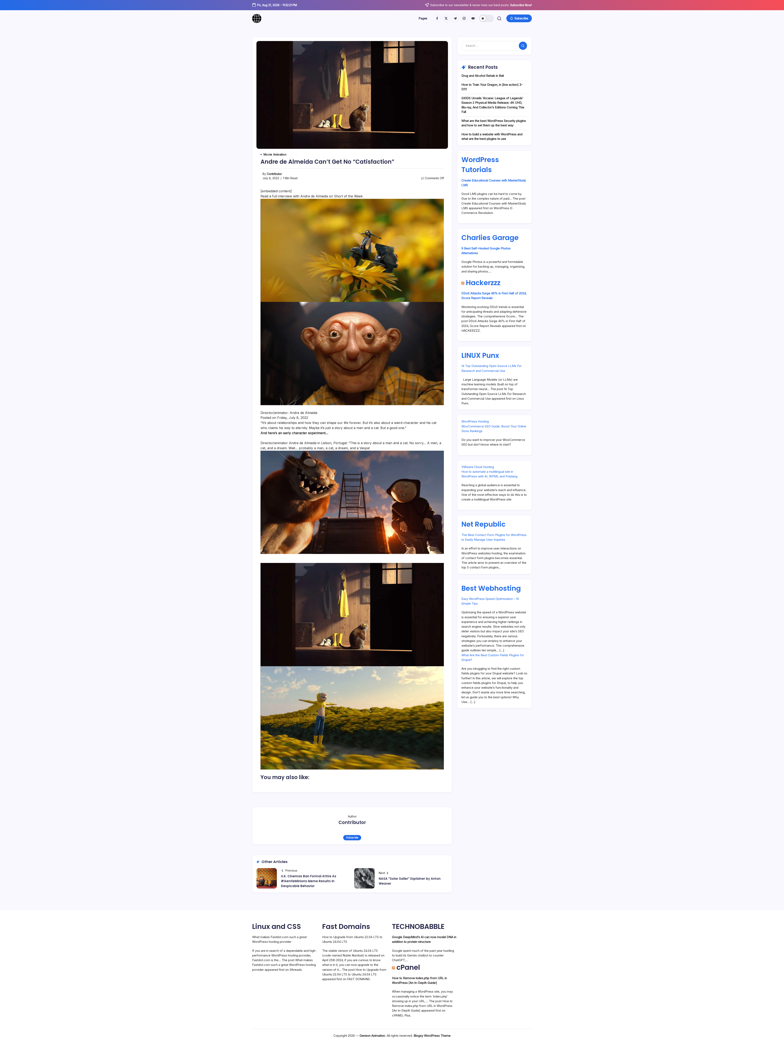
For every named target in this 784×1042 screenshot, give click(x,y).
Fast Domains (346, 926)
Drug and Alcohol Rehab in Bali (482, 76)
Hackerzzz (483, 283)
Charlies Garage (490, 237)
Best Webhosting (491, 588)
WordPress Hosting (475, 421)
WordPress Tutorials (480, 165)
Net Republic (483, 524)
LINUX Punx (480, 355)
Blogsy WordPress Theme (432, 1036)
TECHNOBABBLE (418, 926)
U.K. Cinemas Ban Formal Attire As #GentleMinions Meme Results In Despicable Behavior (308, 881)
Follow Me (352, 837)
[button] (486, 18)
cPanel (408, 967)
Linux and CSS (276, 926)
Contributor (274, 174)
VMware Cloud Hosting (477, 467)
